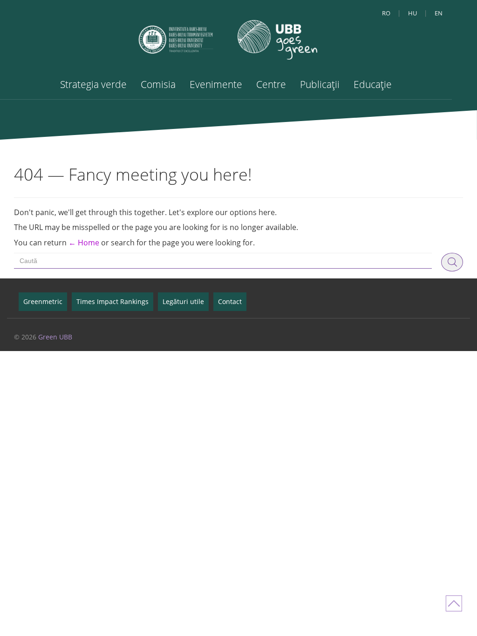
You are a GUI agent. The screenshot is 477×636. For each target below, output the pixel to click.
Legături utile (183, 301)
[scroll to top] (456, 601)
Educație (373, 84)
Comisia (158, 84)
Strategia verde (93, 84)
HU (412, 13)
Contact (230, 301)
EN (439, 13)
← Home (83, 242)
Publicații (320, 84)
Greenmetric (42, 301)
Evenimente (216, 84)
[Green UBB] (277, 38)
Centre (271, 84)
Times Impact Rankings (112, 301)
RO (386, 13)
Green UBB (55, 336)
